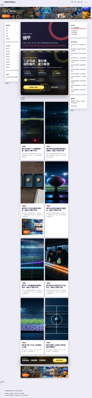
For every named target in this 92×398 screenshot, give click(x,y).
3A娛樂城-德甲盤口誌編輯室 (11, 78)
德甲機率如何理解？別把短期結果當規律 (78, 61)
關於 (82, 1)
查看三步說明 (55, 87)
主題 (75, 1)
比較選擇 (8, 64)
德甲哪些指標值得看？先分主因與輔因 (78, 86)
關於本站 (17, 393)
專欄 (78, 1)
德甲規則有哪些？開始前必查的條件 (78, 54)
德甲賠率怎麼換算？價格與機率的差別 (78, 65)
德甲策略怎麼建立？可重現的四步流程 (78, 70)
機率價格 (8, 53)
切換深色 (86, 1)
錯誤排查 (8, 61)
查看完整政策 (74, 106)
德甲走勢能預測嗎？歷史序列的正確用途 (78, 90)
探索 (72, 1)
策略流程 (8, 56)
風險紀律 (8, 59)
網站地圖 (22, 393)
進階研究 (8, 67)
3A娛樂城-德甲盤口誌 (9, 2)
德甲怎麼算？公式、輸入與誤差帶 (78, 57)
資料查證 (8, 51)
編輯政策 (8, 38)
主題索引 (7, 393)
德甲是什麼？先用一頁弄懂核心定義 (78, 45)
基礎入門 (8, 48)
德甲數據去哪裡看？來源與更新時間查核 (78, 81)
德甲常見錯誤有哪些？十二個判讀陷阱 (78, 77)
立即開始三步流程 (34, 87)
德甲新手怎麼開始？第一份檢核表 (78, 73)
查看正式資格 (60, 360)
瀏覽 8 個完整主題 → (27, 45)
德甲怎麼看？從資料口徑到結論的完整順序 (78, 50)
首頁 (7, 28)
